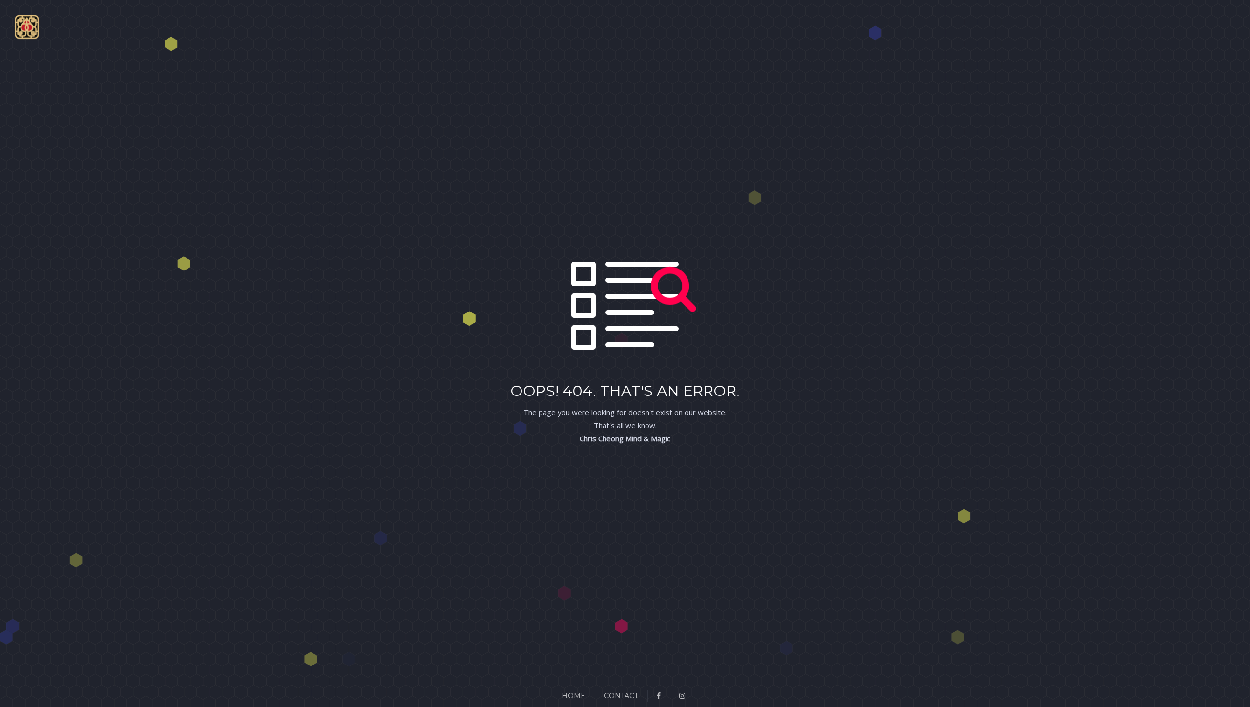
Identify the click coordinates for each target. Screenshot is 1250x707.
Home (573, 695)
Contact (621, 695)
